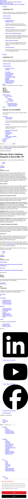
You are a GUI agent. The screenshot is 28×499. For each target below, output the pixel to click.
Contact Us (5, 138)
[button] (20, 4)
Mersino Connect (6, 313)
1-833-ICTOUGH (18, 1)
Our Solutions (3, 297)
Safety (6, 135)
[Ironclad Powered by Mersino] (8, 4)
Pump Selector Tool (12, 103)
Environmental (8, 75)
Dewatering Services (9, 27)
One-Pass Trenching (9, 47)
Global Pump (3, 1)
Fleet (4, 84)
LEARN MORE (8, 148)
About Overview (9, 117)
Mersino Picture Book (13, 104)
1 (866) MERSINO (7, 18)
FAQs (4, 317)
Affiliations (7, 134)
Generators (10, 99)
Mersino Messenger (12, 105)
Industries (5, 54)
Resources (7, 131)
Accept (14, 492)
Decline (14, 496)
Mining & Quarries (9, 80)
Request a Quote (3, 3)
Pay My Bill (10, 3)
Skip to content (3, 0)
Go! (14, 143)
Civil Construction (9, 73)
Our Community (9, 132)
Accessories (10, 100)
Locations (7, 124)
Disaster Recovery (9, 74)
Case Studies (8, 137)
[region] (14, 489)
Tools (6, 467)
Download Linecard (7, 308)
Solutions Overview (9, 20)
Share (4, 162)
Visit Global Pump (7, 412)
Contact (1, 319)
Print (4, 163)
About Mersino (8, 118)
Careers (4, 140)
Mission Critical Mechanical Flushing (13, 33)
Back (6, 428)
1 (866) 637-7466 (6, 15)
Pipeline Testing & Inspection (11, 40)
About (4, 107)
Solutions (5, 6)
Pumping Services (9, 21)
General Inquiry (6, 323)
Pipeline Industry (9, 83)
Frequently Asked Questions (11, 130)
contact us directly (10, 244)
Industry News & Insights (10, 136)
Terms (4, 422)
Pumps (9, 98)
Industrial (7, 78)
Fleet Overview (8, 96)
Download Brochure (7, 309)
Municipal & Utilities (9, 81)
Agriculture (7, 72)
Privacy (4, 419)
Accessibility (5, 421)
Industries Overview (9, 68)
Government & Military (10, 76)
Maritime (7, 79)
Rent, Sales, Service (7, 326)
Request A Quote (6, 325)
